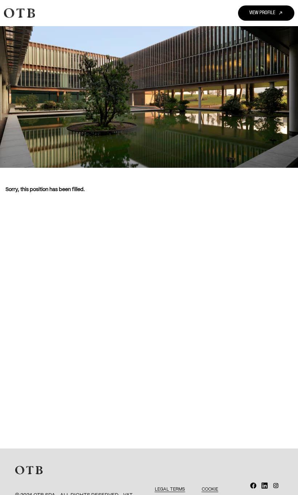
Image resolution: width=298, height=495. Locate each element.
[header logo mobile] (19, 13)
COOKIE (210, 489)
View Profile (266, 13)
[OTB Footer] (29, 470)
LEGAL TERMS (170, 489)
